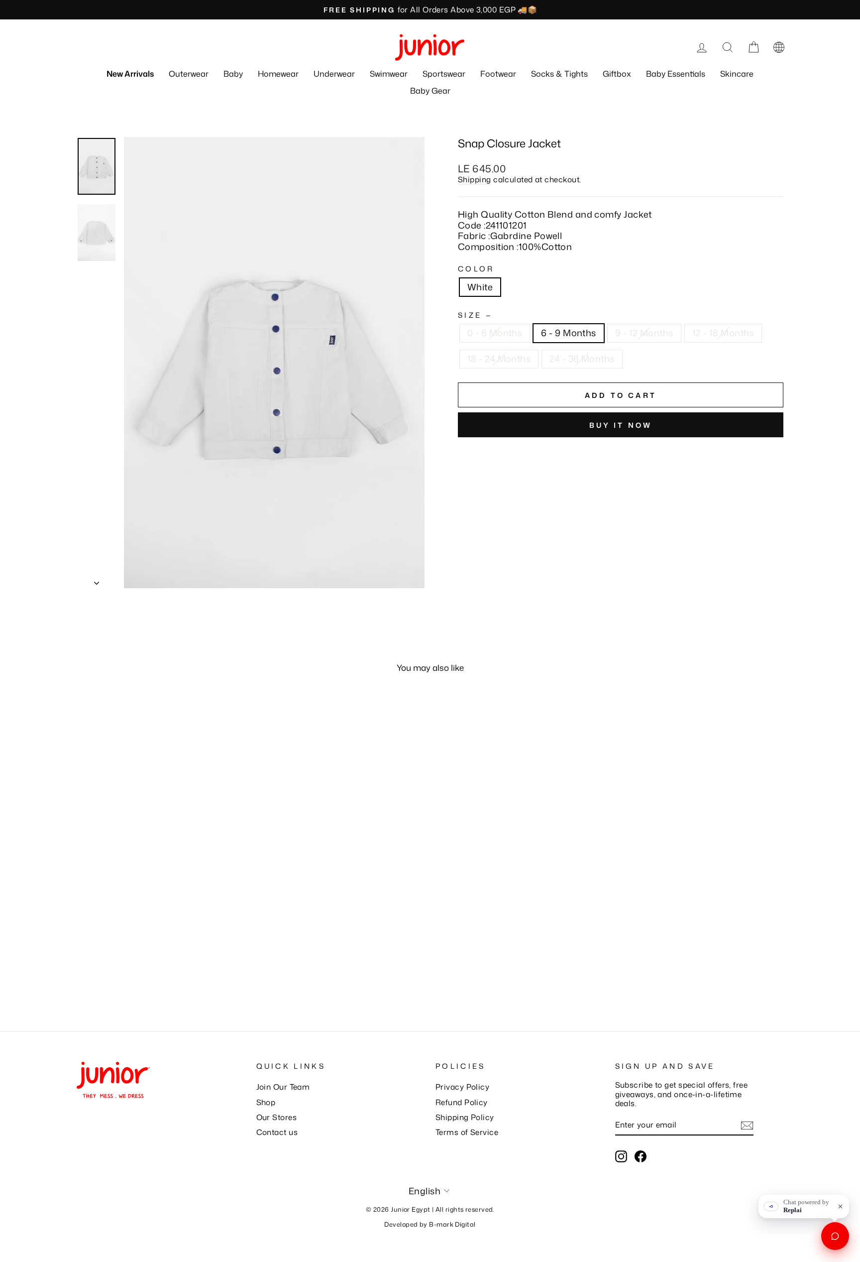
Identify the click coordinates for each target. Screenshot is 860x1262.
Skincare (736, 73)
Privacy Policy (462, 1086)
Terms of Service (466, 1132)
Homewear (278, 73)
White (480, 286)
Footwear (498, 73)
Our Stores (276, 1117)
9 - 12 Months (644, 332)
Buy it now (620, 425)
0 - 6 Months (494, 332)
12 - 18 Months (723, 332)
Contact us (277, 1132)
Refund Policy (461, 1102)
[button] (778, 47)
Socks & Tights (559, 73)
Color (476, 268)
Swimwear (389, 73)
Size (474, 315)
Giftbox (617, 73)
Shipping (474, 179)
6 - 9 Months (568, 332)
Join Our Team (283, 1086)
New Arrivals (130, 73)
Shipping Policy (464, 1117)
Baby (233, 73)
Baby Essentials (675, 73)
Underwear (334, 73)
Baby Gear (430, 90)
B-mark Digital (452, 1224)
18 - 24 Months (499, 358)
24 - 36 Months (581, 358)
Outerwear (189, 73)
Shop (266, 1102)
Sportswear (444, 73)
